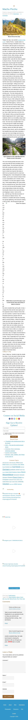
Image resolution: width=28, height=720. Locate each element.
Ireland (21, 469)
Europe (7, 467)
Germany (6, 469)
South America (12, 595)
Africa (17, 462)
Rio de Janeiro (16, 479)
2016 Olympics (6, 462)
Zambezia (19, 484)
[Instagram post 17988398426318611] (14, 551)
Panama (10, 477)
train (24, 598)
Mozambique (8, 474)
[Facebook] (9, 419)
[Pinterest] (19, 419)
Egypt (4, 466)
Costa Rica (15, 464)
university (20, 481)
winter (15, 484)
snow (21, 479)
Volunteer (6, 484)
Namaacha (16, 474)
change (7, 464)
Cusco (21, 597)
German (22, 466)
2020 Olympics (12, 462)
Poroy (21, 598)
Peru (23, 477)
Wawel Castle (11, 484)
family (10, 466)
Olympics (5, 477)
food (13, 467)
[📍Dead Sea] (14, 527)
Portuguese (6, 479)
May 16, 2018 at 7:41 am (14, 632)
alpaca (18, 597)
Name (4, 675)
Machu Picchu (13, 598)
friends (18, 467)
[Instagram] (12, 419)
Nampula (22, 474)
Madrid (10, 472)
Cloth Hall (10, 464)
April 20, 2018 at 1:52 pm (14, 608)
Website (5, 689)
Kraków (4, 472)
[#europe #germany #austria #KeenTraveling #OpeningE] (14, 574)
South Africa (6, 481)
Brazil (4, 464)
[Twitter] (14, 419)
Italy (24, 469)
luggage (7, 472)
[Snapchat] (16, 419)
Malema (19, 472)
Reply (6, 623)
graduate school (14, 469)
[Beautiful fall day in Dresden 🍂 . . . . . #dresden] (14, 504)
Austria (21, 462)
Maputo (23, 472)
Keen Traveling (5, 2)
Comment (5, 660)
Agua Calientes (12, 597)
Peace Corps (17, 477)
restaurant (11, 479)
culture (19, 464)
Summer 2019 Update (11, 452)
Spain (10, 481)
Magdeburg (14, 472)
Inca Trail (7, 598)
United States (15, 481)
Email (4, 682)
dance (22, 464)
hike (3, 598)
